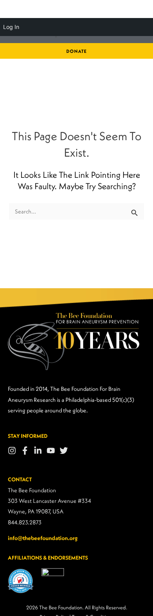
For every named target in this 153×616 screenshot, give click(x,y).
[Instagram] (12, 450)
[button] (76, 51)
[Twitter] (64, 450)
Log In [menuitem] (11, 26)
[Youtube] (51, 450)
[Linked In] (38, 450)
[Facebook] (25, 450)
